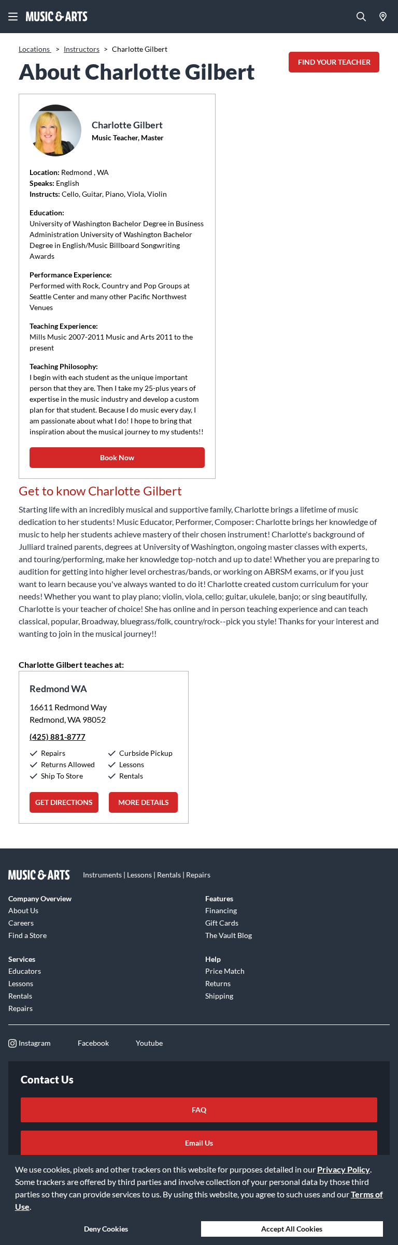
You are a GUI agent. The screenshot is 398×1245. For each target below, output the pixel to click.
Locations (35, 49)
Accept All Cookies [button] (291, 1228)
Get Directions (64, 802)
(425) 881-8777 (58, 736)
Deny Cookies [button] (106, 1228)
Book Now (117, 457)
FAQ (199, 1109)
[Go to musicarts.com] (57, 16)
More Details (143, 802)
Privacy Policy (343, 1169)
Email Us (199, 1142)
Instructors (82, 49)
